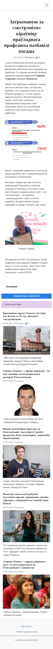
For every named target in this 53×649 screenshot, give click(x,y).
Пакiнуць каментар (26, 296)
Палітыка (29, 57)
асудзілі (17, 94)
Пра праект (26, 626)
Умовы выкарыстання (26, 631)
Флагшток (11, 286)
